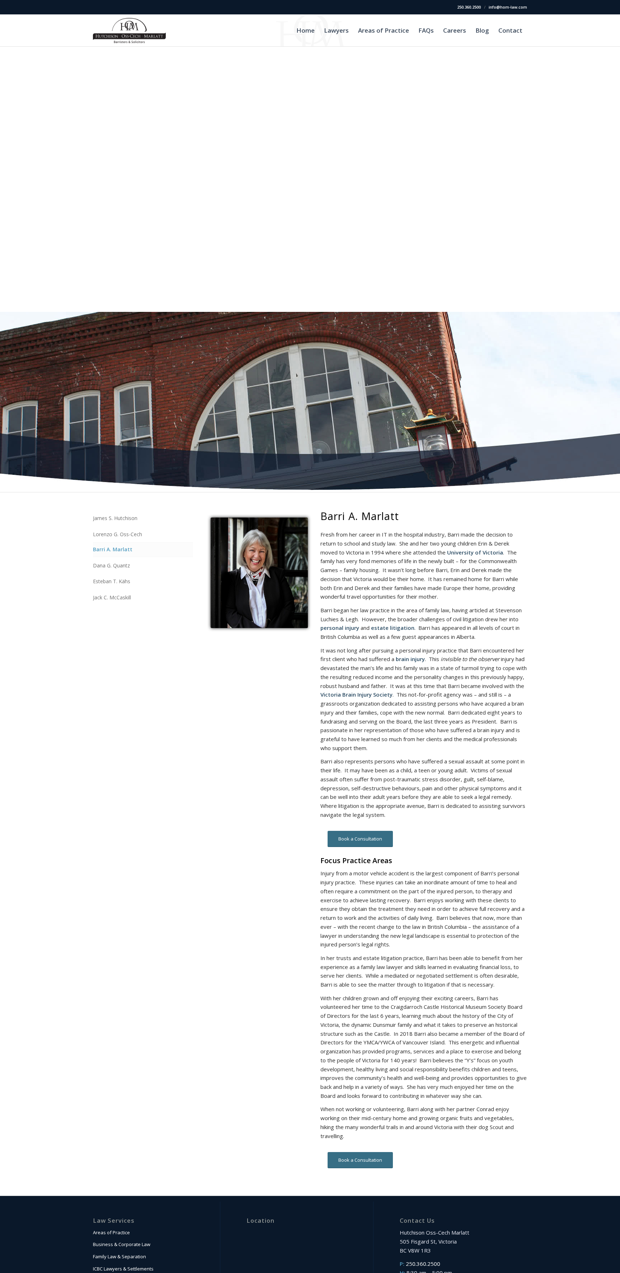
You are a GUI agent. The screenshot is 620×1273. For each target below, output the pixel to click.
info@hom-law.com (508, 7)
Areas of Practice (111, 1232)
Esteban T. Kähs (111, 581)
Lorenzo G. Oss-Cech (117, 534)
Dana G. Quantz (111, 565)
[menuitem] (305, 30)
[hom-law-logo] (129, 30)
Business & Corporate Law (121, 1244)
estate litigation (392, 627)
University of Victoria (475, 552)
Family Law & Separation (119, 1256)
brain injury (410, 659)
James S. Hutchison (115, 518)
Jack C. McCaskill (112, 597)
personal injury (339, 627)
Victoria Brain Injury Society (356, 694)
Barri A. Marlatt (112, 549)
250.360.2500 (469, 7)
